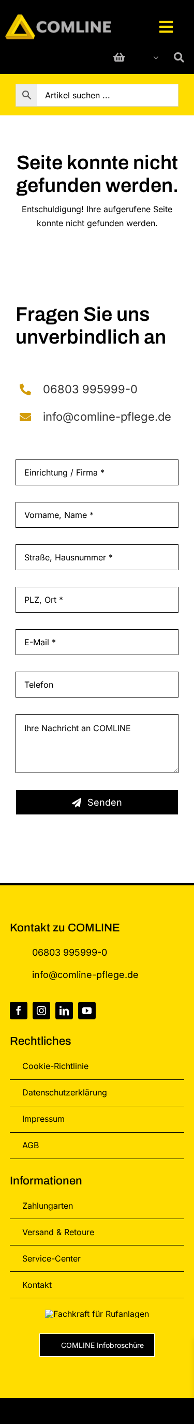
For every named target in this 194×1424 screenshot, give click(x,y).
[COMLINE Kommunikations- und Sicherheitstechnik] (58, 18)
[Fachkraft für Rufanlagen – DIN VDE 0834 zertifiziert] (97, 1314)
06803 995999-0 (90, 389)
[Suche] (179, 57)
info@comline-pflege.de (107, 416)
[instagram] (41, 1010)
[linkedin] (64, 1010)
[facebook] (18, 1010)
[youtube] (87, 1010)
